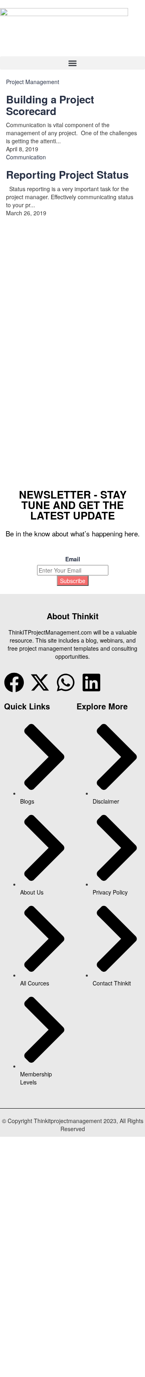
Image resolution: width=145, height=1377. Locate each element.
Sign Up (45, 445)
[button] (72, 63)
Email (72, 559)
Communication (26, 157)
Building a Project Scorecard (50, 105)
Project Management (32, 82)
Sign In (64, 445)
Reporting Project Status (67, 174)
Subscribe (72, 581)
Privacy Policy (40, 362)
